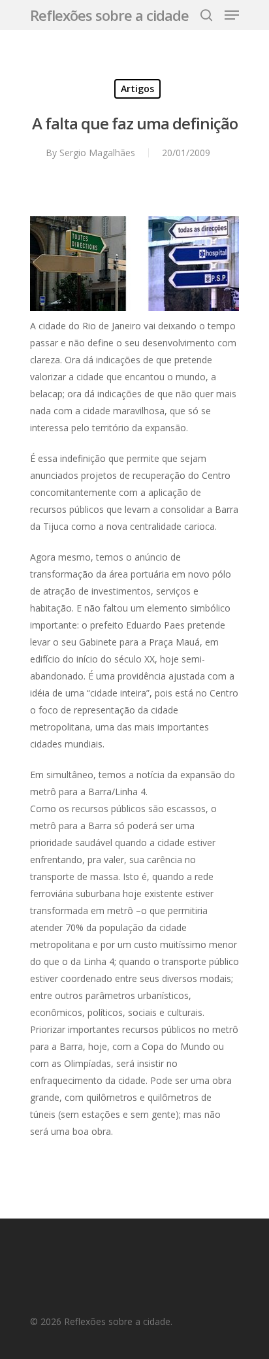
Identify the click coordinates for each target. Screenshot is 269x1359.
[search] (206, 15)
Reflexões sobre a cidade (109, 15)
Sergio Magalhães (97, 152)
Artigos (137, 88)
